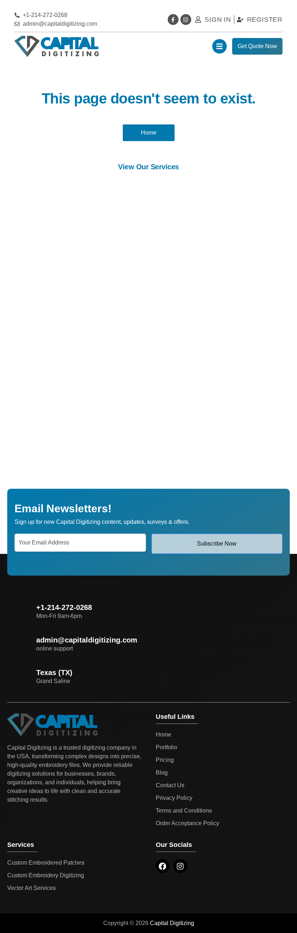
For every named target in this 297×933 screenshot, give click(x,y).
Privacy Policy (174, 798)
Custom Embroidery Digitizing (45, 875)
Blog (162, 772)
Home (163, 734)
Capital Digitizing (172, 923)
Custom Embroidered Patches (45, 863)
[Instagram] (185, 19)
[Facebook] (163, 866)
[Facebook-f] (173, 19)
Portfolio (166, 747)
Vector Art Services (31, 888)
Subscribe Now (217, 543)
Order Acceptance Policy (187, 823)
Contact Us (170, 785)
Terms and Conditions (184, 810)
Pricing (165, 760)
